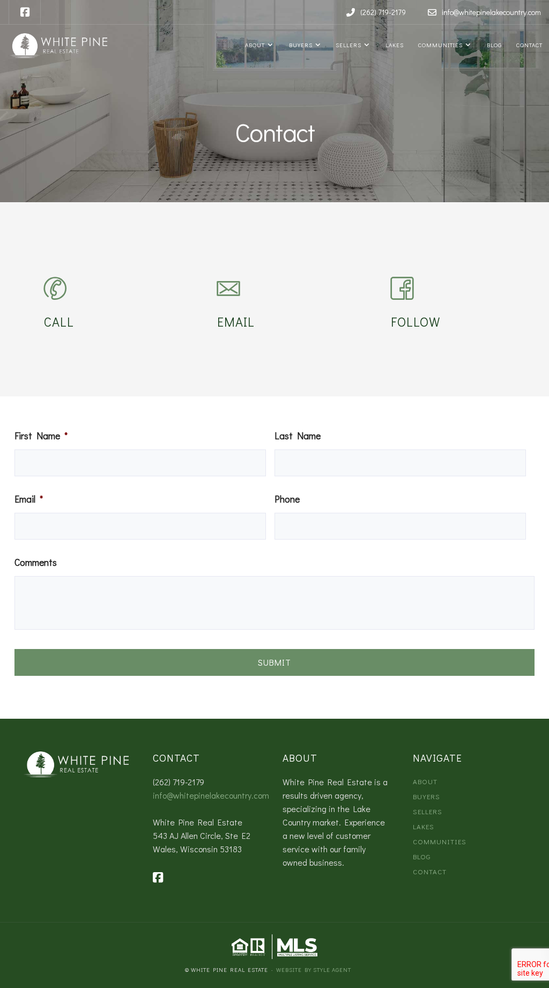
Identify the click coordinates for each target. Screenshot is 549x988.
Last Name (297, 436)
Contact (529, 45)
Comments (35, 563)
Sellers (347, 45)
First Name (41, 436)
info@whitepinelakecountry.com (211, 795)
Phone (287, 499)
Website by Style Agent (313, 969)
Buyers (299, 45)
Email (28, 499)
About (254, 45)
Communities (440, 45)
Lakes (393, 45)
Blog (493, 45)
